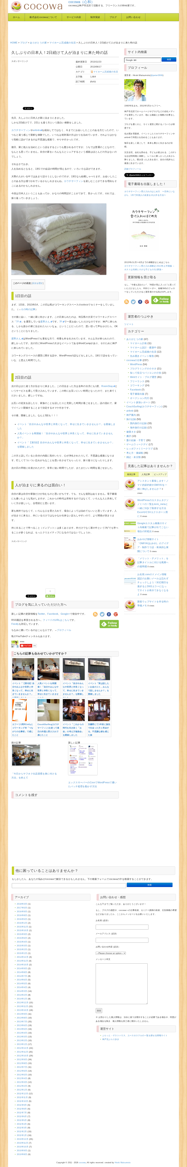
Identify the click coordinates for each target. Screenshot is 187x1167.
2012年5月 (22, 1074)
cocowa (82, 1163)
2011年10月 (22, 1101)
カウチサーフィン (21, 130)
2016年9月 (22, 911)
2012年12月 (22, 1048)
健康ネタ (131, 432)
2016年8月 (22, 915)
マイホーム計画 (138, 343)
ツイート (129, 324)
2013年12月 (22, 1002)
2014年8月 (22, 972)
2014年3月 (22, 991)
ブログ (113, 17)
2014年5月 (22, 983)
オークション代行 (139, 398)
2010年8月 (22, 1154)
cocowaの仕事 (134, 360)
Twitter (41, 614)
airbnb (36, 130)
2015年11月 (22, 927)
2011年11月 (22, 1097)
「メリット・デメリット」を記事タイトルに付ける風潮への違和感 (152, 562)
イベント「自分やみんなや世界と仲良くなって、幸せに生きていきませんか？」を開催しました (73, 690)
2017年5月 (22, 907)
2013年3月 (22, 1036)
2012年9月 (22, 1059)
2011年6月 (22, 1116)
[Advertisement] (81, 30)
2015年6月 (22, 938)
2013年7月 (22, 1021)
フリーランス (137, 381)
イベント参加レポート (138, 402)
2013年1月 (22, 1044)
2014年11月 (22, 961)
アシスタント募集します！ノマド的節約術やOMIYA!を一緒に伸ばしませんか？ (152, 485)
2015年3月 (22, 945)
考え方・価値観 (134, 453)
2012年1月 (22, 1090)
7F (17, 321)
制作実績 (95, 17)
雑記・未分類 (133, 457)
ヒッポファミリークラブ (139, 448)
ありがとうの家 (38, 42)
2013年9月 (22, 1014)
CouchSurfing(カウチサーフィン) (144, 406)
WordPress (136, 364)
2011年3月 (22, 1127)
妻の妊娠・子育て (136, 440)
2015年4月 (22, 942)
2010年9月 (22, 1150)
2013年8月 (22, 1018)
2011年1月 (22, 1135)
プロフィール (64, 630)
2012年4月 (22, 1078)
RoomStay (107, 386)
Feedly (15, 624)
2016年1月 (22, 923)
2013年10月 (22, 1010)
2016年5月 (22, 919)
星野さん (45, 321)
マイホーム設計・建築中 (143, 347)
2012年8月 (22, 1063)
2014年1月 (22, 999)
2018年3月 (22, 904)
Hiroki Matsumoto (122, 1163)
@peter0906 (157, 75)
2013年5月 (22, 1029)
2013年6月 (22, 1025)
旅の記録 (131, 419)
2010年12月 (22, 1139)
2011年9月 (22, 1105)
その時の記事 (28, 309)
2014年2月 (22, 995)
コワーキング (137, 385)
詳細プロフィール (132, 169)
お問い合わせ (133, 17)
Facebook (52, 614)
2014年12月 (22, 957)
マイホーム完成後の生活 (62, 42)
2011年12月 (22, 1093)
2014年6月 (22, 980)
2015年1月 (22, 953)
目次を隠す (37, 283)
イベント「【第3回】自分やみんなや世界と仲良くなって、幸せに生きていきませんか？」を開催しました (23, 690)
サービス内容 (74, 17)
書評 (128, 436)
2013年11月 (22, 1006)
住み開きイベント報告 (142, 356)
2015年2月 (22, 949)
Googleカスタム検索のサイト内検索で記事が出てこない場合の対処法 (152, 527)
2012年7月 (22, 1067)
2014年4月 (22, 987)
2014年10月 (22, 964)
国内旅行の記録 (138, 423)
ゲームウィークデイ (137, 444)
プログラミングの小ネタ (143, 368)
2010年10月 (22, 1146)
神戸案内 (131, 415)
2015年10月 (22, 930)
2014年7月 (22, 976)
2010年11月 (22, 1143)
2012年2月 (22, 1086)
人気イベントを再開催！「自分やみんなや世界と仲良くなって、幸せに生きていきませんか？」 (48, 690)
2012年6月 (22, 1071)
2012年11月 (22, 1052)
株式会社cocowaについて (43, 17)
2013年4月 (22, 1033)
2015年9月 (22, 934)
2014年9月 (22, 968)
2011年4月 (22, 1124)
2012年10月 (22, 1055)
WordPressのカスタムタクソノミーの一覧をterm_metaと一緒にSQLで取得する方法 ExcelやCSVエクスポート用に (153, 508)
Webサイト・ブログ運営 (143, 377)
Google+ (65, 614)
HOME (14, 42)
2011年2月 (22, 1131)
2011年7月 (22, 1112)
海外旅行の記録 (138, 427)
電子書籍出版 (137, 394)
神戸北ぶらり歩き (110, 1039)
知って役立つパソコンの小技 (145, 373)
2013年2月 (22, 1040)
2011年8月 (22, 1109)
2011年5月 (22, 1120)
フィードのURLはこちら (56, 620)
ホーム (16, 17)
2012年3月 (22, 1082)
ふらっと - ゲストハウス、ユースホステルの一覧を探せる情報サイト (134, 1035)
